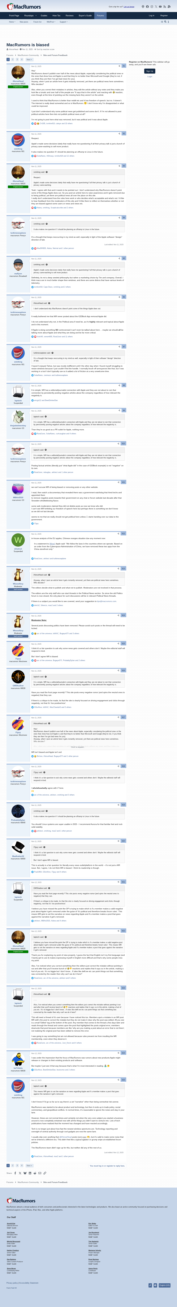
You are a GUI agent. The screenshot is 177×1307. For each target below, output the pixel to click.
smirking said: (39, 172)
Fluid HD (14, 1288)
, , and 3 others (58, 633)
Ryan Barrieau (93, 1259)
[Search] (165, 21)
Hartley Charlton (13, 1250)
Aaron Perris (92, 1268)
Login (149, 76)
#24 (123, 1053)
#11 (123, 482)
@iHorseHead (65, 1137)
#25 (123, 1080)
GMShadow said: (40, 888)
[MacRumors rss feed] (164, 6)
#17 (123, 717)
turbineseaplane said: (42, 353)
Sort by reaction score (45, 49)
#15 (123, 644)
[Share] (119, 66)
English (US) (165, 1285)
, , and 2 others (55, 208)
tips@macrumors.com (106, 601)
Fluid (8, 1288)
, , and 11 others (55, 337)
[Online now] (18, 78)
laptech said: (39, 417)
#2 (124, 134)
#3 (124, 166)
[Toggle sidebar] (169, 22)
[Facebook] (147, 6)
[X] (156, 6)
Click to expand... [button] (78, 747)
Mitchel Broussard (13, 1241)
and (46, 400)
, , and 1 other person (55, 248)
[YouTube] (160, 6)
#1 (124, 66)
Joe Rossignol (93, 1232)
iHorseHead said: (40, 303)
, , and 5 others (52, 707)
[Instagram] (151, 6)
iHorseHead (13, 49)
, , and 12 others (55, 156)
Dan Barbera (11, 1259)
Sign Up (149, 71)
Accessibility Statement (28, 1283)
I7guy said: (38, 772)
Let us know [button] (129, 7)
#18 (123, 766)
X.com (14, 1227)
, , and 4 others (56, 434)
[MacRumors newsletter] (169, 6)
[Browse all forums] (162, 21)
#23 (123, 988)
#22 (123, 931)
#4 (124, 218)
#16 (123, 671)
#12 (123, 534)
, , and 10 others (56, 123)
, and (51, 375)
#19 (123, 805)
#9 (124, 410)
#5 (124, 258)
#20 (123, 841)
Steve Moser (11, 1268)
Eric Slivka (92, 1223)
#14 (123, 615)
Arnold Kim (11, 1223)
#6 (124, 297)
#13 (123, 569)
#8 (124, 385)
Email (9, 1227)
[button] (28, 15)
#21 (123, 882)
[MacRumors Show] (143, 6)
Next (28, 60)
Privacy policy (12, 1283)
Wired (52, 544)
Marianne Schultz (94, 1250)
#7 (124, 347)
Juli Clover (11, 1232)
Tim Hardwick (93, 1241)
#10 (123, 444)
